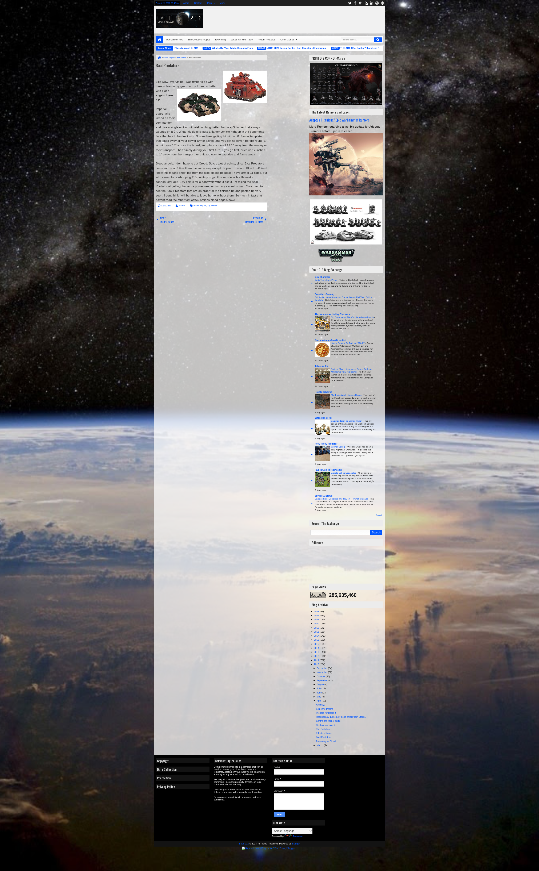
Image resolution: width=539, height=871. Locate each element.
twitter (349, 3)
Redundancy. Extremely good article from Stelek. (341, 717)
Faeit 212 (244, 843)
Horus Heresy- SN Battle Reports (378, 48)
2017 (317, 636)
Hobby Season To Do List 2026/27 (348, 343)
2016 (317, 640)
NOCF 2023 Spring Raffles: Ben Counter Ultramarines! (259, 48)
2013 (317, 652)
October (321, 676)
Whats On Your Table (242, 39)
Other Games (287, 39)
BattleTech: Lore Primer (326, 280)
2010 (317, 664)
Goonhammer (322, 277)
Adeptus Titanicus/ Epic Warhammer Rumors (339, 120)
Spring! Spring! (338, 447)
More (209, 3)
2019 (317, 628)
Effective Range (324, 733)
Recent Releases (266, 39)
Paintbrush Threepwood (328, 470)
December (322, 668)
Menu (222, 3)
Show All (379, 515)
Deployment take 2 (325, 725)
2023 (317, 611)
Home (159, 39)
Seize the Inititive (324, 709)
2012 (317, 656)
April (319, 700)
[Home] (159, 58)
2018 (317, 632)
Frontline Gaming (324, 294)
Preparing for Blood (326, 741)
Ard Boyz (321, 704)
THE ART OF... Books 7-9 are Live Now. (324, 48)
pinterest (382, 3)
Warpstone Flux (323, 418)
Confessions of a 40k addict (330, 340)
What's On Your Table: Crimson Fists (195, 48)
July (319, 688)
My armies (212, 205)
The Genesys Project (199, 39)
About (186, 3)
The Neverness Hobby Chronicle (333, 314)
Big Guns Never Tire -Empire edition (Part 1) (352, 317)
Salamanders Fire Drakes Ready (347, 421)
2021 (317, 619)
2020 (317, 623)
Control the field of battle (328, 721)
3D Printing (220, 39)
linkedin (371, 3)
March (320, 745)
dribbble (377, 3)
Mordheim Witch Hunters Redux (346, 395)
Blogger (296, 843)
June (319, 692)
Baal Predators (167, 65)
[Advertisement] (332, 18)
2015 (317, 644)
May (319, 696)
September (322, 680)
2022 (317, 615)
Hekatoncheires (323, 392)
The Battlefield (323, 729)
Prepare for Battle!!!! (326, 713)
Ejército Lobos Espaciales (344, 473)
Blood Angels (199, 205)
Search (378, 39)
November (322, 672)
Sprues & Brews (323, 495)
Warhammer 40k (174, 39)
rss (366, 3)
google (360, 3)
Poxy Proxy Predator (326, 443)
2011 (317, 660)
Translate (298, 836)
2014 (317, 648)
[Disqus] (211, 283)
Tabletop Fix (321, 366)
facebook (355, 3)
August (320, 684)
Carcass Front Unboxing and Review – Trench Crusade (342, 499)
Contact (198, 3)
